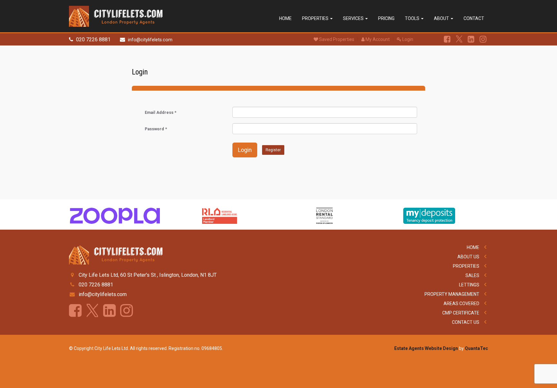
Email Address (160, 112)
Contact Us (465, 322)
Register (273, 150)
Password (156, 128)
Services (354, 18)
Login (407, 39)
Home (285, 18)
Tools (412, 18)
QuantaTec (476, 348)
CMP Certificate (460, 312)
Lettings (469, 284)
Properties (315, 18)
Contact (474, 18)
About (442, 18)
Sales (472, 275)
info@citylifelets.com (150, 40)
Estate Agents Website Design (426, 348)
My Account (377, 39)
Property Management (452, 294)
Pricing (386, 18)
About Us (468, 256)
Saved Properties (336, 39)
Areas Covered (461, 303)
